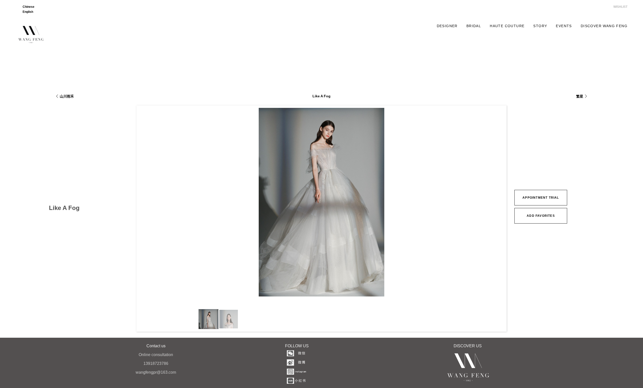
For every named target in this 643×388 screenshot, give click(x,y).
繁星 (579, 96)
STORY (540, 26)
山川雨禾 (67, 96)
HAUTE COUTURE (507, 26)
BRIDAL (473, 26)
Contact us (156, 346)
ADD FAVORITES (541, 216)
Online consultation (156, 355)
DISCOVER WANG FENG (604, 26)
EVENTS (564, 26)
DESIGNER (447, 26)
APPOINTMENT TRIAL (540, 197)
